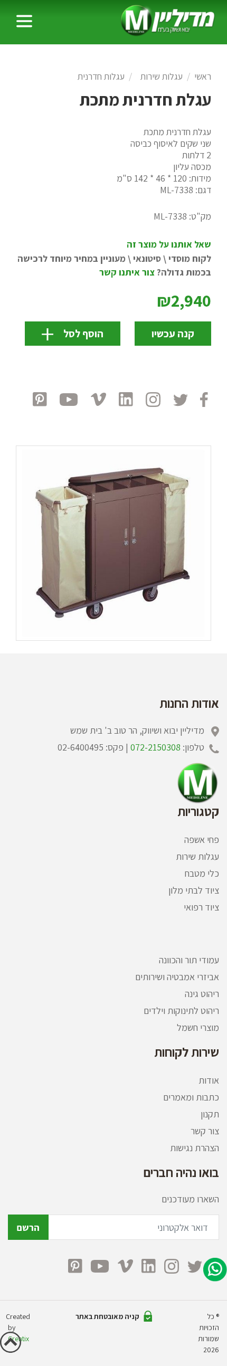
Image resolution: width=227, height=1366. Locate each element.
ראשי (202, 76)
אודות (208, 1080)
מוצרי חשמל (198, 1027)
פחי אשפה (201, 839)
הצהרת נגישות (194, 1148)
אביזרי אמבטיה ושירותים (177, 977)
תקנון (210, 1114)
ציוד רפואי (201, 907)
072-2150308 (155, 747)
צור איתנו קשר (127, 272)
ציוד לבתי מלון (193, 890)
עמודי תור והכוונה (189, 960)
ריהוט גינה (202, 994)
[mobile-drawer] (24, 21)
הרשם (28, 1227)
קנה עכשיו (173, 333)
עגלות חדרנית (101, 76)
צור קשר (205, 1131)
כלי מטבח (202, 873)
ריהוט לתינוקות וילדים (181, 1010)
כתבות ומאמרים (191, 1097)
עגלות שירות (161, 76)
